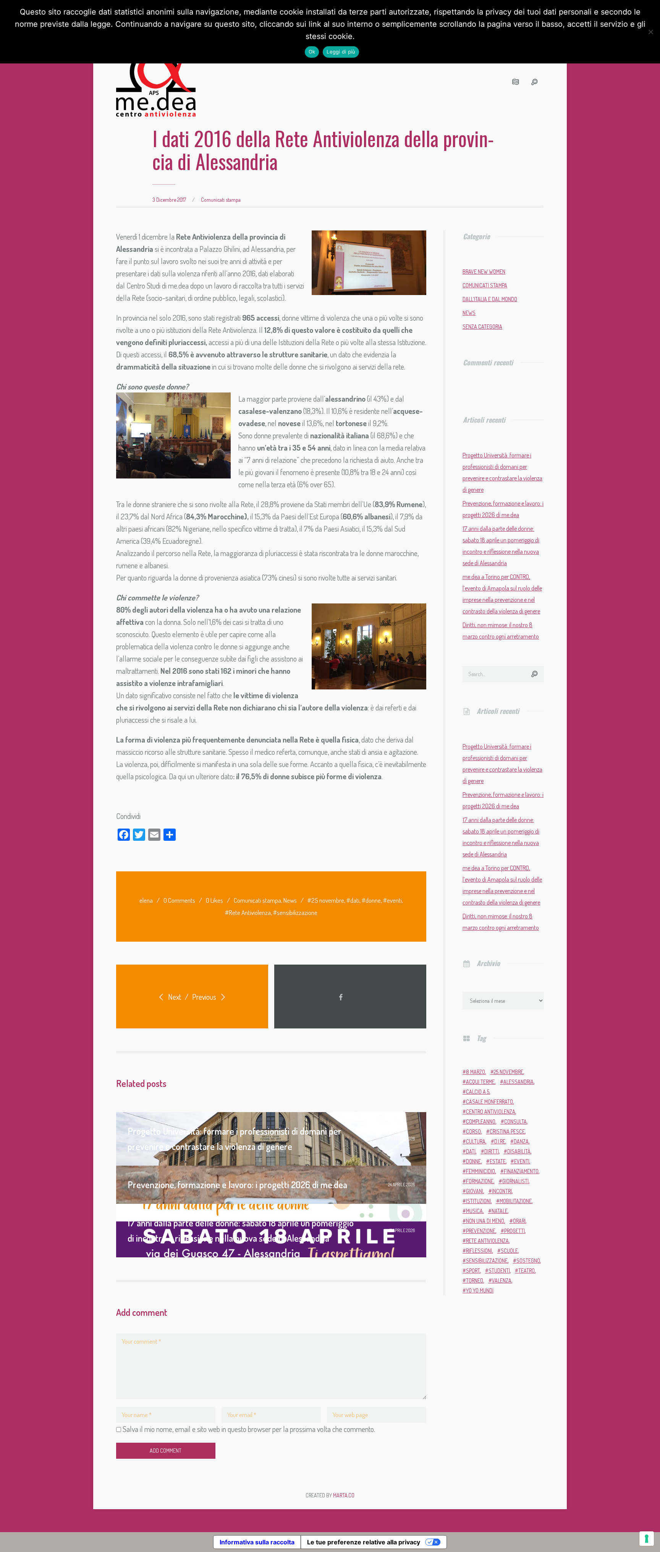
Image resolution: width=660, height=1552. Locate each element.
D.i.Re (499, 1141)
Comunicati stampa (221, 199)
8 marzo (475, 1072)
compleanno (480, 1121)
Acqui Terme (480, 1081)
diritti (491, 1151)
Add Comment (165, 1450)
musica (474, 1211)
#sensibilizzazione (295, 912)
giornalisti (515, 1181)
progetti (514, 1231)
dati (471, 1151)
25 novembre (508, 1072)
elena (146, 900)
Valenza (501, 1280)
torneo (474, 1280)
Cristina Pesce (507, 1131)
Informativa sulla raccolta (257, 1542)
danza (521, 1141)
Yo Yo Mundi (479, 1290)
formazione (479, 1181)
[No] (650, 32)
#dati (352, 900)
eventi (521, 1161)
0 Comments (179, 900)
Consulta (515, 1121)
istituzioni (478, 1201)
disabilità (519, 1151)
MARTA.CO (343, 1495)
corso (473, 1131)
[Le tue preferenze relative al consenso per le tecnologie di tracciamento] (646, 1538)
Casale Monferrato (489, 1101)
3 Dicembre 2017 (169, 199)
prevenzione (480, 1231)
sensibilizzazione (487, 1260)
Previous (205, 997)
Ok (312, 52)
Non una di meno (485, 1221)
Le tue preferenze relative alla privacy (363, 1542)
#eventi (392, 900)
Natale (500, 1211)
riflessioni (479, 1250)
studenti (499, 1270)
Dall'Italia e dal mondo (490, 299)
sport (473, 1270)
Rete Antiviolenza (487, 1240)
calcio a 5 (477, 1091)
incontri (502, 1191)
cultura (475, 1141)
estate (498, 1161)
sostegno (528, 1260)
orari (519, 1221)
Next (174, 997)
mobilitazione (516, 1201)
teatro (526, 1270)
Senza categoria (482, 326)
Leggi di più (341, 52)
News (290, 900)
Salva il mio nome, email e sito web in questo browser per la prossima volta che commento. (249, 1429)
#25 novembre (325, 900)
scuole (509, 1250)
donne (473, 1161)
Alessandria (518, 1081)
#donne (371, 900)
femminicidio (480, 1171)
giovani (474, 1191)
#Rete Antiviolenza (248, 912)
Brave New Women (484, 271)
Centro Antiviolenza (490, 1111)
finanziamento (521, 1171)
